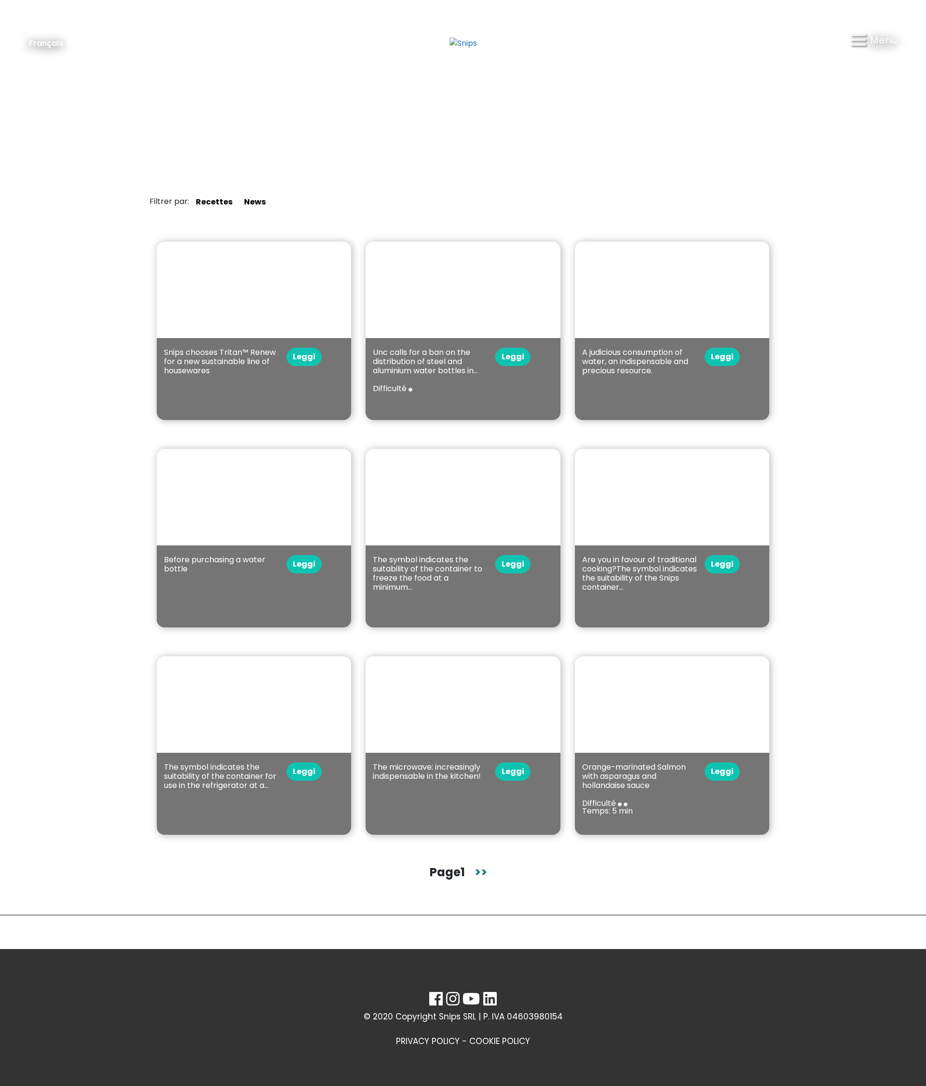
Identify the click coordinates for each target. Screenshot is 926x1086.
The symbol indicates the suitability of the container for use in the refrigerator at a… (220, 776)
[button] (874, 43)
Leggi (304, 356)
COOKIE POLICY (499, 1041)
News (255, 201)
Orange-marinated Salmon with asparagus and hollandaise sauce (634, 776)
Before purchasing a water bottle (214, 564)
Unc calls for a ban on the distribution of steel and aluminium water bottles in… (425, 361)
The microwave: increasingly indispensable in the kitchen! (427, 771)
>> (481, 872)
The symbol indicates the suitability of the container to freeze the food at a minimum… (427, 573)
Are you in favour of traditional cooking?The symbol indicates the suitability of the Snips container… (639, 573)
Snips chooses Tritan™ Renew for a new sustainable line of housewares (220, 361)
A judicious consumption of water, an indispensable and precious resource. (635, 361)
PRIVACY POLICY (428, 1041)
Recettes (214, 201)
